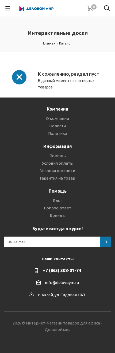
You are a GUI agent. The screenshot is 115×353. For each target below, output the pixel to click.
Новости (57, 126)
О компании (57, 118)
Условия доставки (57, 170)
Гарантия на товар (57, 178)
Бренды (58, 215)
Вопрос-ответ (57, 208)
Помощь (57, 155)
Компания (57, 109)
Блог (57, 200)
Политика (57, 133)
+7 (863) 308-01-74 (62, 270)
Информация (57, 146)
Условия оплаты (57, 163)
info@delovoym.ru (62, 282)
